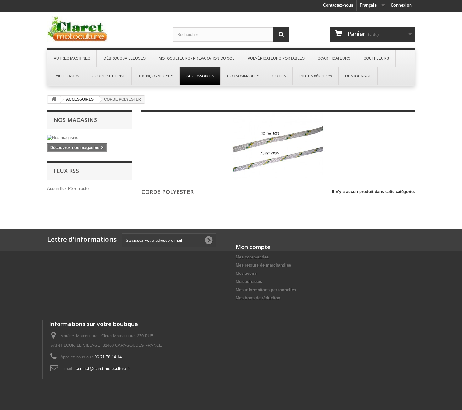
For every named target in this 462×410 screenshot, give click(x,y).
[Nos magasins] (89, 138)
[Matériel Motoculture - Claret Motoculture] (105, 29)
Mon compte (253, 247)
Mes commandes (252, 257)
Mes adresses (249, 281)
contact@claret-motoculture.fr (103, 368)
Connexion (401, 5)
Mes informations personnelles (266, 289)
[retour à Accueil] (54, 99)
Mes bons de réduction (258, 298)
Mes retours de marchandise (263, 265)
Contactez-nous (338, 5)
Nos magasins (75, 120)
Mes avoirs (246, 273)
